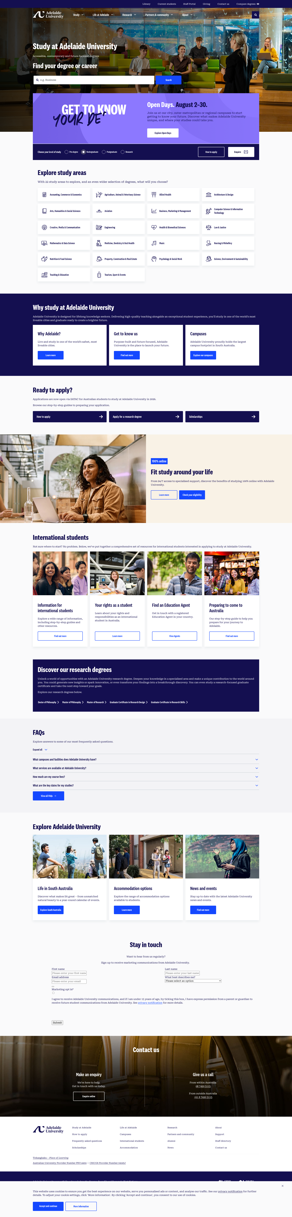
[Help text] (53, 986)
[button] (282, 1186)
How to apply (211, 152)
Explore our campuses (203, 355)
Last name (171, 969)
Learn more (51, 355)
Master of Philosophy (71, 702)
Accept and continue (48, 1206)
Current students (167, 4)
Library (146, 4)
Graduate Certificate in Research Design (127, 702)
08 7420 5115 (203, 1148)
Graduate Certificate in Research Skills (168, 702)
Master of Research (95, 702)
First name (58, 969)
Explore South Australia (50, 910)
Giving (206, 4)
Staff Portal (189, 4)
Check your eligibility (192, 495)
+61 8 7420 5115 (203, 1159)
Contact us (223, 4)
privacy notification (150, 1002)
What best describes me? (180, 977)
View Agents (174, 636)
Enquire (237, 152)
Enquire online (88, 1158)
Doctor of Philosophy (47, 702)
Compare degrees (245, 4)
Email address (60, 977)
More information (81, 1206)
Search (169, 80)
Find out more (127, 355)
